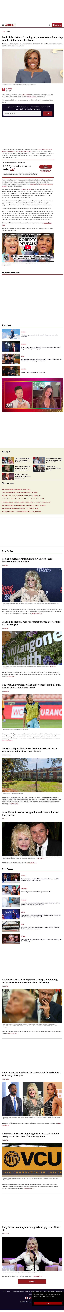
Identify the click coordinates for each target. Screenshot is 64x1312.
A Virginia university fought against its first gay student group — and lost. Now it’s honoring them (30, 1135)
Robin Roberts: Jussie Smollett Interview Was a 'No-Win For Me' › (22, 496)
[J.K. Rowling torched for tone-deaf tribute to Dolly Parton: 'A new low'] (8, 460)
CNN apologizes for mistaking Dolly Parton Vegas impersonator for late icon (27, 560)
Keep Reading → (36, 613)
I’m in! (47, 113)
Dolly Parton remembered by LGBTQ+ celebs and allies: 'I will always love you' (31, 1074)
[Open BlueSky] (30, 1298)
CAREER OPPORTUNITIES (18, 1291)
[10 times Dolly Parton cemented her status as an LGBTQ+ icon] (8, 476)
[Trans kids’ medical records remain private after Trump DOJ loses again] (32, 648)
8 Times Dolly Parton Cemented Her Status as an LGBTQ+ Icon (22, 476)
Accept (48, 1303)
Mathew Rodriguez (7, 755)
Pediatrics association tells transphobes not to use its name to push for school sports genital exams (40, 904)
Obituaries (24, 889)
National (23, 344)
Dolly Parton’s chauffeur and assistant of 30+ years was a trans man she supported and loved (23, 469)
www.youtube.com (6, 265)
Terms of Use (50, 1296)
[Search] (49, 25)
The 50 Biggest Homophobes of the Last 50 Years (54, 468)
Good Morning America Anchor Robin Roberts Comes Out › (20, 492)
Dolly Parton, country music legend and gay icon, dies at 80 (31, 1229)
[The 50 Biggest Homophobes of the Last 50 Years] (39, 468)
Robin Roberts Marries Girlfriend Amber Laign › (16, 489)
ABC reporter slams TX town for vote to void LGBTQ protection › (22, 511)
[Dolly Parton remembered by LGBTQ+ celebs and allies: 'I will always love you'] (32, 1099)
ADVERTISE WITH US (30, 1291)
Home (3, 31)
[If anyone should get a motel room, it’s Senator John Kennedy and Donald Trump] (11, 938)
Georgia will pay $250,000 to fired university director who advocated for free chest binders (29, 750)
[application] (32, 395)
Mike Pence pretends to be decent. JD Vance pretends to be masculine (39, 336)
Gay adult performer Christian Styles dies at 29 (35, 892)
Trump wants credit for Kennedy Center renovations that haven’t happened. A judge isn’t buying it (41, 348)
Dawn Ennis (5, 565)
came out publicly (26, 189)
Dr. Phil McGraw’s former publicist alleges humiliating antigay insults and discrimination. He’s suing (30, 981)
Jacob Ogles (5, 628)
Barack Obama (31, 97)
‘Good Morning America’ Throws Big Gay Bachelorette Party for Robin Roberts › (26, 502)
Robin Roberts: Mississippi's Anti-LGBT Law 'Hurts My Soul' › (20, 508)
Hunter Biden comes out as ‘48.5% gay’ (33, 372)
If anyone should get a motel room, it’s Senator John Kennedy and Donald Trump (41, 940)
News (8, 31)
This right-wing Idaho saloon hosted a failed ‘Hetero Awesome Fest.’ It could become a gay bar (40, 928)
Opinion (23, 332)
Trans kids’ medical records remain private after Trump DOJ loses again (31, 623)
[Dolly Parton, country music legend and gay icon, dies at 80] (32, 1253)
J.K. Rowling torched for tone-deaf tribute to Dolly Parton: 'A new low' (22, 460)
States (23, 912)
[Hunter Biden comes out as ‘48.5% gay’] (11, 370)
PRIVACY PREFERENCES (49, 1291)
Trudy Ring (10, 88)
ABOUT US (9, 1291)
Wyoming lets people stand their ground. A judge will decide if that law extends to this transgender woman (41, 360)
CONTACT (4, 1291)
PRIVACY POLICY (39, 1291)
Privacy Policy (38, 1296)
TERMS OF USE (59, 1291)
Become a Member (45, 166)
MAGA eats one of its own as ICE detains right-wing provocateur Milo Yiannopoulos (54, 460)
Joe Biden (33, 184)
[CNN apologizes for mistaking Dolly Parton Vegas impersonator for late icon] (32, 585)
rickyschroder (41, 858)
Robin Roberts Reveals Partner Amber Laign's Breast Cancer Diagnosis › (24, 505)
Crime (22, 356)
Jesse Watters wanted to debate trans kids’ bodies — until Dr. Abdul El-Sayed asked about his (40, 879)
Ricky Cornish (6, 1079)
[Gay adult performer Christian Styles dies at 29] (11, 890)
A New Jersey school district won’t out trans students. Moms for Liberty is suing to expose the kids (41, 916)
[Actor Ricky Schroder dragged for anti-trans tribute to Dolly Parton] (32, 838)
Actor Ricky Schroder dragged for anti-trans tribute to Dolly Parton (30, 814)
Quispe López (6, 691)
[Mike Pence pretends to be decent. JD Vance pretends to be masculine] (11, 334)
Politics (23, 900)
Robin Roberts (26, 95)
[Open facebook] (26, 1298)
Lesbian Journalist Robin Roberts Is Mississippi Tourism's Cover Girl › (23, 499)
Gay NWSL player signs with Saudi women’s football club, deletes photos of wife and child (31, 686)
